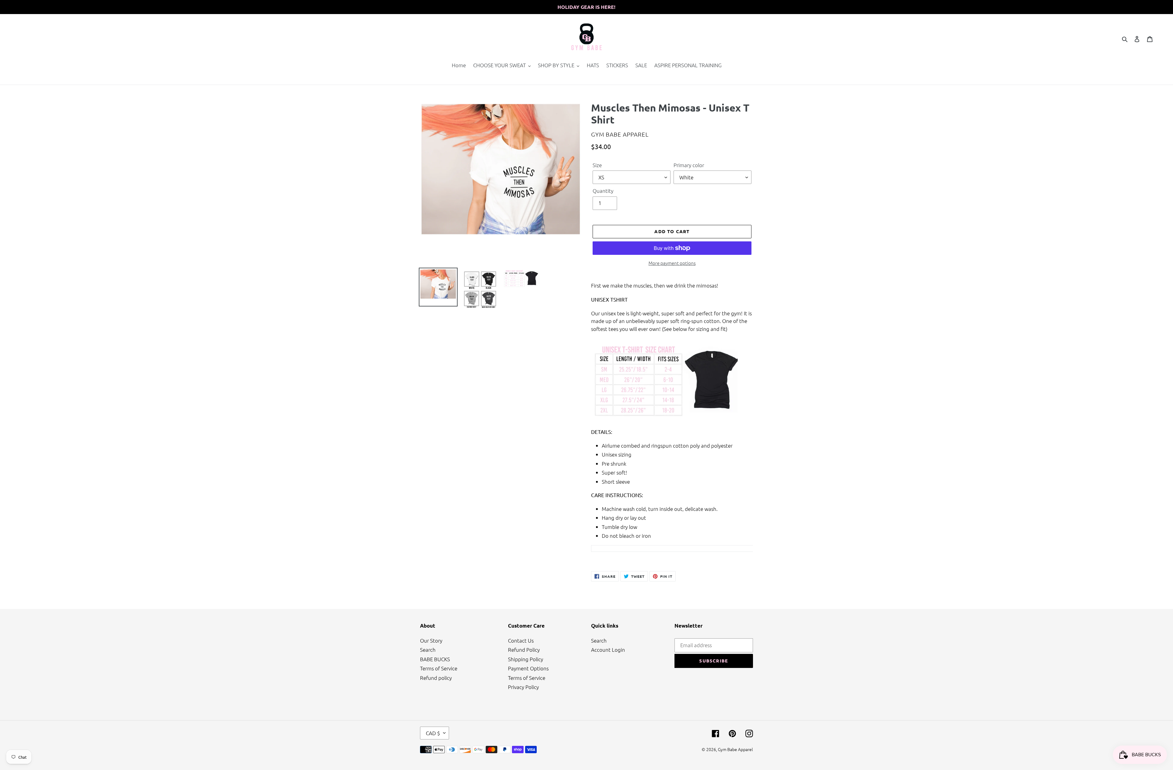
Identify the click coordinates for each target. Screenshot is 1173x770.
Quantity (603, 190)
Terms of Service (438, 668)
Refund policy (436, 677)
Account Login (608, 649)
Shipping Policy (525, 659)
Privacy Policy (523, 687)
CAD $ (433, 733)
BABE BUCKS (435, 659)
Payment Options (528, 668)
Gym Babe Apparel (735, 749)
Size (597, 165)
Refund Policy (524, 649)
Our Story (431, 640)
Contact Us (521, 640)
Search (428, 649)
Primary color (689, 165)
